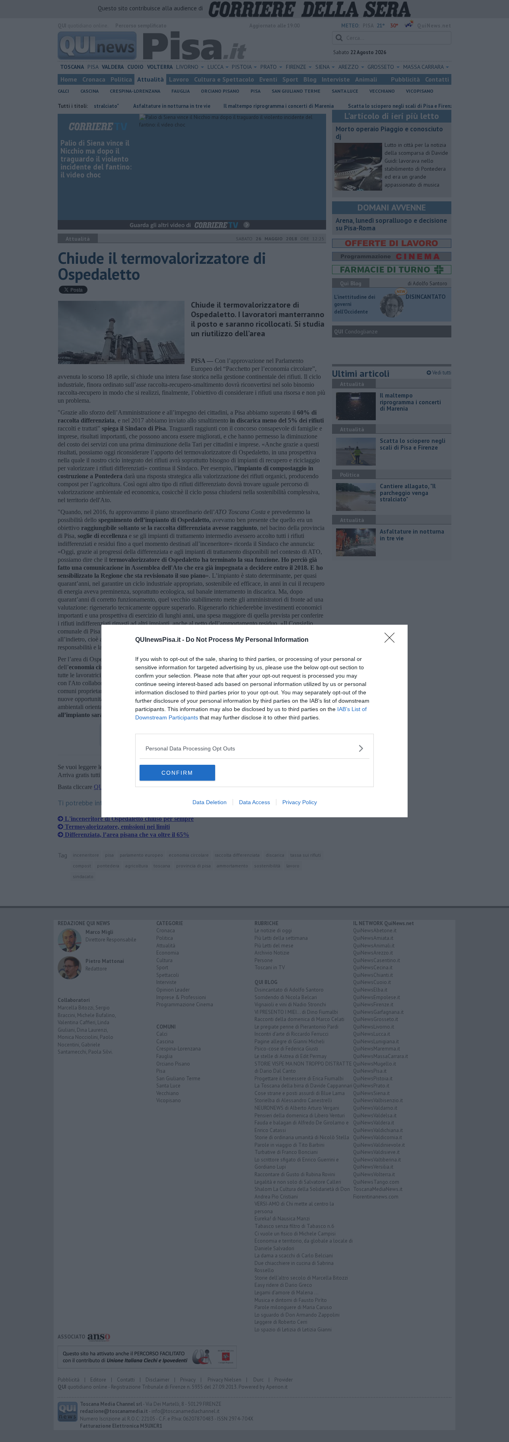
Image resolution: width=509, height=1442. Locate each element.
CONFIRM (177, 773)
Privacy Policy (299, 802)
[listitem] (254, 748)
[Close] (392, 640)
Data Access (254, 802)
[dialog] (254, 721)
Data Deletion (209, 802)
